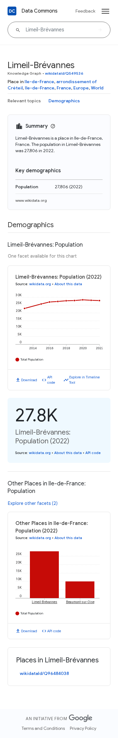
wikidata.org (40, 284)
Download (29, 380)
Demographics (64, 101)
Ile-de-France (39, 81)
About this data (68, 284)
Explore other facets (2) (33, 503)
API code (51, 380)
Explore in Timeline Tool (84, 380)
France (64, 88)
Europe (81, 88)
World (97, 88)
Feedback (85, 11)
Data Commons (39, 11)
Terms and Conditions (43, 728)
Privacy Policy (83, 728)
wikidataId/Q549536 (64, 73)
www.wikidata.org (31, 200)
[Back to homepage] (12, 11)
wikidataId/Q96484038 (44, 673)
